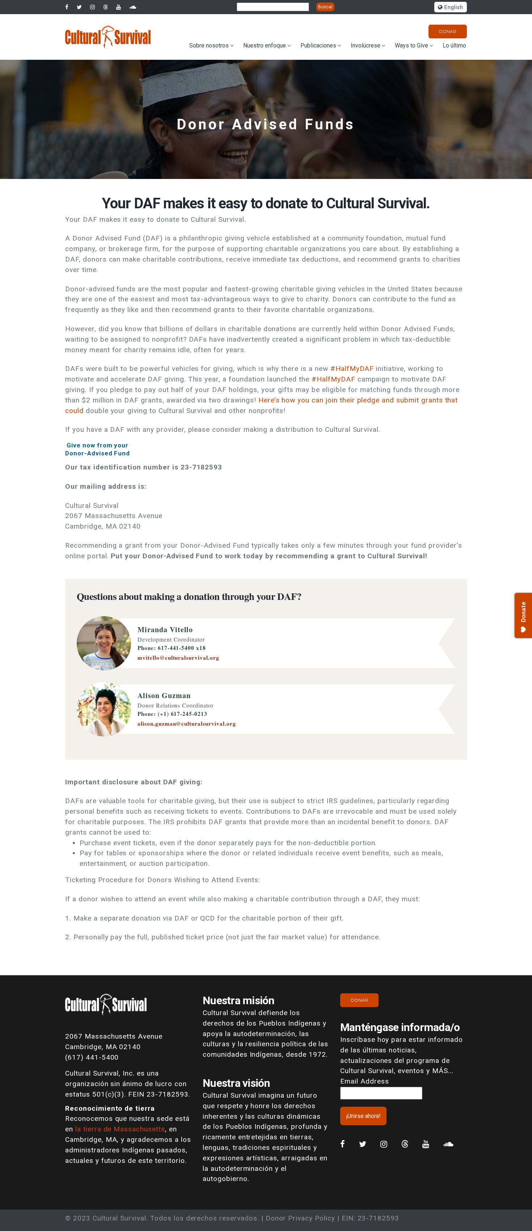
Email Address (364, 1081)
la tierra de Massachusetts (120, 1129)
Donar (447, 31)
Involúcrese (365, 45)
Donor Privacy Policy (300, 1218)
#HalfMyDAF (352, 368)
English (453, 7)
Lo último (454, 45)
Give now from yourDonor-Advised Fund (97, 449)
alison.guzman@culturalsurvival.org (187, 723)
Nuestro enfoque (264, 45)
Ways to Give (411, 45)
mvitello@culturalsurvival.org (178, 658)
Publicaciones (318, 45)
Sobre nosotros (209, 45)
